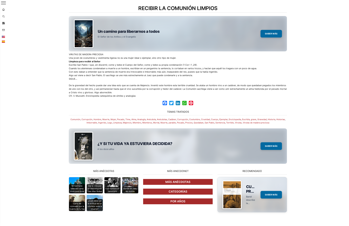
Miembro (137, 122)
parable (172, 122)
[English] (3, 37)
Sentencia (220, 122)
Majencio (127, 122)
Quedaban (199, 122)
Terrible (230, 122)
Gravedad (262, 119)
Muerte (105, 119)
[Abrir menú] (3, 3)
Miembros (147, 122)
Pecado (120, 119)
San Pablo (209, 122)
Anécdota (151, 119)
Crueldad (205, 119)
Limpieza (117, 122)
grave (253, 119)
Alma (133, 119)
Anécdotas (162, 119)
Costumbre (194, 119)
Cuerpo (214, 119)
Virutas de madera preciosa (256, 122)
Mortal (156, 122)
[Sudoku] (3, 23)
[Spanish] (3, 41)
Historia (271, 119)
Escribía (246, 119)
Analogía (141, 119)
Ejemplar (223, 119)
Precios (189, 122)
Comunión (75, 119)
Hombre (97, 119)
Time (127, 119)
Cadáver (172, 119)
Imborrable (92, 122)
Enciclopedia (235, 119)
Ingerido (102, 122)
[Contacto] (3, 30)
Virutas (238, 122)
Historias (280, 119)
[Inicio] (3, 9)
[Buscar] (3, 16)
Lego (109, 122)
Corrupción (87, 119)
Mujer (113, 119)
